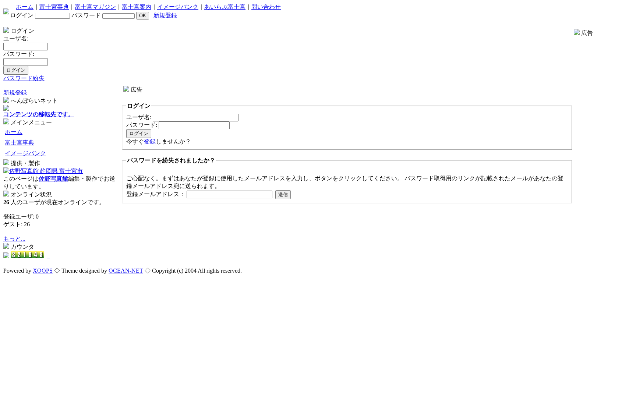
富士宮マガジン (95, 7)
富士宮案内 (136, 7)
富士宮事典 (54, 7)
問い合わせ (266, 7)
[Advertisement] (257, 96)
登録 (150, 141)
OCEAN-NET (126, 270)
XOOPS (43, 270)
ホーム (24, 7)
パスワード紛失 (24, 78)
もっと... (14, 238)
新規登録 (165, 15)
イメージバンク (177, 7)
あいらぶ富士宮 (224, 7)
